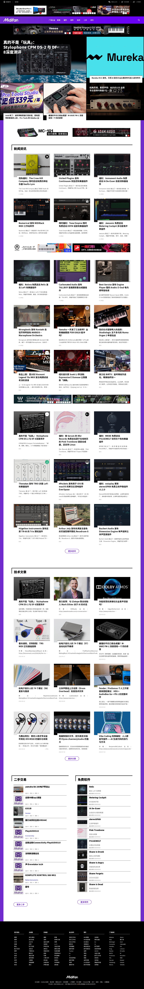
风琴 (15, 960)
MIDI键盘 (86, 937)
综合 (15, 965)
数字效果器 (87, 965)
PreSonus (112, 955)
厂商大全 (52, 20)
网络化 (56, 960)
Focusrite (112, 944)
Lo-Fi (55, 944)
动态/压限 (57, 946)
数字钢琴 (97, 946)
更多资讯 (72, 551)
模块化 (31, 953)
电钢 (15, 944)
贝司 (15, 942)
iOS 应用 (37, 982)
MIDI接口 (86, 942)
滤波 (45, 953)
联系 (97, 982)
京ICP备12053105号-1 (71, 984)
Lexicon (122, 949)
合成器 (96, 937)
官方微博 (126, 2)
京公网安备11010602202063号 (87, 984)
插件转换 (71, 960)
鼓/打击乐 (17, 949)
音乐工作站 (72, 939)
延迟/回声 (46, 942)
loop (15, 953)
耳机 (85, 953)
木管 (15, 962)
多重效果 (46, 962)
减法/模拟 (31, 937)
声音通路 (56, 955)
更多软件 (84, 902)
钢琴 (15, 951)
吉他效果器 (98, 949)
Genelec (111, 946)
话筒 (85, 951)
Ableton (111, 937)
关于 (93, 982)
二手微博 (138, 2)
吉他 (15, 955)
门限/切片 (46, 958)
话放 (85, 955)
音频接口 (86, 944)
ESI (121, 946)
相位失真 (31, 955)
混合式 (31, 949)
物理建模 (31, 962)
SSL (110, 958)
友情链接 (107, 982)
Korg (110, 949)
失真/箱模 (57, 951)
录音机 (56, 958)
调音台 (45, 949)
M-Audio (122, 951)
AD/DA (96, 951)
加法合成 (31, 939)
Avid (121, 942)
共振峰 (31, 960)
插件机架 (71, 949)
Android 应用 (44, 982)
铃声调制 (56, 962)
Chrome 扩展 (86, 982)
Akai (110, 939)
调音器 (56, 965)
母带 (55, 942)
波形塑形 (31, 958)
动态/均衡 (97, 953)
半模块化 (31, 951)
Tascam (111, 960)
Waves (111, 965)
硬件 (65, 20)
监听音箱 (86, 960)
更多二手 (20, 904)
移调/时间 (46, 951)
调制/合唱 (57, 949)
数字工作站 (98, 955)
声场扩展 (46, 946)
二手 (85, 20)
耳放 (85, 958)
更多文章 (72, 758)
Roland (122, 960)
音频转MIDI (57, 953)
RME (121, 958)
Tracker (71, 951)
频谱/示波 (57, 939)
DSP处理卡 (87, 962)
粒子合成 (31, 946)
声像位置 (46, 965)
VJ (69, 955)
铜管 (15, 937)
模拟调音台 (87, 946)
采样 (30, 944)
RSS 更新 (78, 982)
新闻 (58, 20)
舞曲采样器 (98, 962)
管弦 (15, 946)
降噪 (55, 937)
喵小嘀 (52, 982)
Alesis (122, 937)
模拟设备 (97, 939)
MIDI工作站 (72, 942)
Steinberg (112, 962)
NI (120, 953)
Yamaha (122, 965)
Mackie (111, 951)
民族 (15, 939)
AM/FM (31, 942)
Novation (122, 955)
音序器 (96, 965)
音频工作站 (72, 937)
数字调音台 (87, 949)
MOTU (111, 953)
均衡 (45, 955)
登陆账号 (8, 2)
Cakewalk (123, 944)
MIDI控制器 (87, 939)
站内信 (16, 2)
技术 (78, 20)
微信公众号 (114, 2)
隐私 (101, 982)
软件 (72, 20)
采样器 (96, 960)
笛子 (15, 958)
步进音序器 (72, 958)
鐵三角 (122, 939)
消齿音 (45, 944)
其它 (30, 965)
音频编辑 (71, 946)
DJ (70, 953)
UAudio (122, 962)
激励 (45, 937)
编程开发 (71, 965)
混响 (45, 939)
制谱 (70, 962)
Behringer (112, 942)
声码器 (45, 960)
